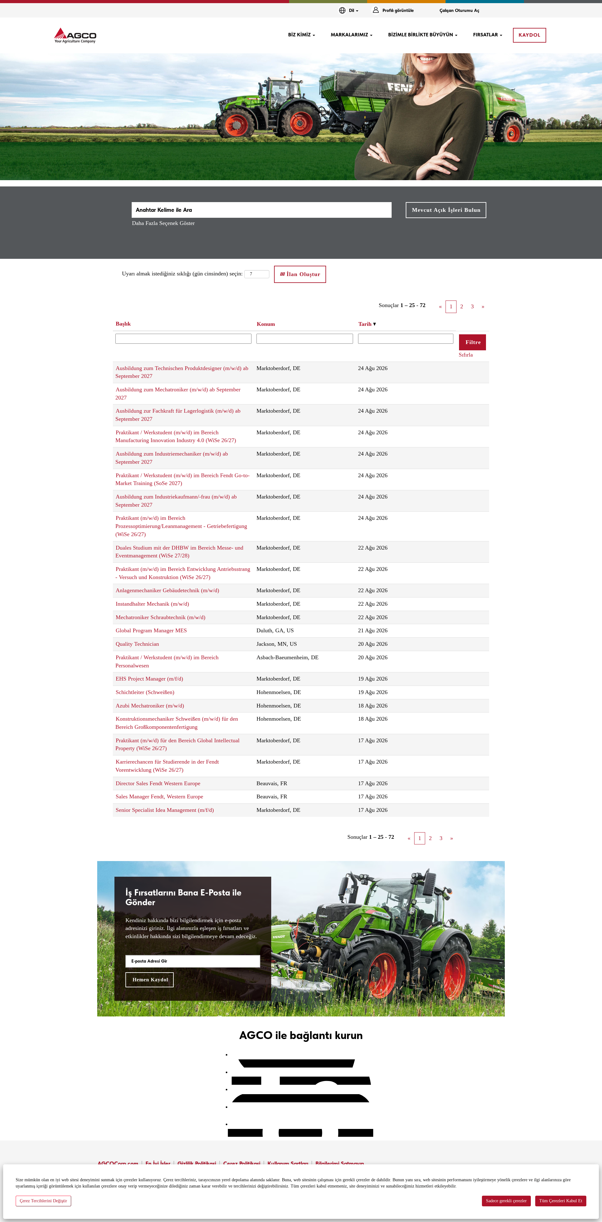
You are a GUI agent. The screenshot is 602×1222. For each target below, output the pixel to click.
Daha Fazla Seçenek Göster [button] (163, 223)
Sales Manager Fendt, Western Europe (159, 796)
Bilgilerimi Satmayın (339, 1163)
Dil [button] (352, 10)
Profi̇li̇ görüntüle (398, 10)
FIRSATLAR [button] (486, 35)
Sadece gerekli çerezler (506, 1200)
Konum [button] (266, 324)
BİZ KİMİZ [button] (300, 35)
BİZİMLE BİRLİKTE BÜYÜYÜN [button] (421, 35)
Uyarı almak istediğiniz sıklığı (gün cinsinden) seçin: (182, 273)
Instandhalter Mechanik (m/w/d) (152, 604)
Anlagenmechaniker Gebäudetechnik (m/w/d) (167, 590)
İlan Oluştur (302, 274)
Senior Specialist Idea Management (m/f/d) (165, 810)
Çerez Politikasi (241, 1163)
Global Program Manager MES (151, 630)
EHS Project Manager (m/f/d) (149, 679)
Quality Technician (137, 644)
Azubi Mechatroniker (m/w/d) (150, 705)
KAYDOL (530, 35)
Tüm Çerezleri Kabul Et (560, 1200)
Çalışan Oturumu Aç (459, 10)
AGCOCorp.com (118, 1163)
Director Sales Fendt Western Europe (158, 783)
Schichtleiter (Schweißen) (145, 692)
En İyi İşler (157, 1163)
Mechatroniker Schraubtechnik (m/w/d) (160, 617)
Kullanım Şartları (287, 1163)
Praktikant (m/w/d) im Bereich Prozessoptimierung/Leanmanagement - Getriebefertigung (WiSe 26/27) (181, 526)
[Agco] (75, 35)
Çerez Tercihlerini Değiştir (43, 1200)
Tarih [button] (365, 324)
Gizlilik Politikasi (196, 1163)
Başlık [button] (123, 324)
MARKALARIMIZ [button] (350, 35)
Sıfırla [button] (466, 355)
